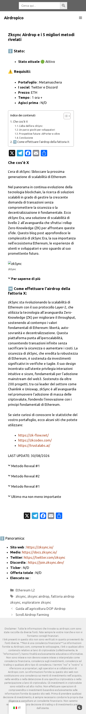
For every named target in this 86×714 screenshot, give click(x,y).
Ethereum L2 (25, 590)
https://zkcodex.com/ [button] (35, 440)
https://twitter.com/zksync (44, 557)
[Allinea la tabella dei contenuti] (65, 116)
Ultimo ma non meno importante (36, 496)
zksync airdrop (38, 596)
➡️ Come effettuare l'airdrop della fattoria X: (41, 141)
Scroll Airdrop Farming (32, 614)
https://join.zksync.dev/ (46, 562)
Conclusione (26, 137)
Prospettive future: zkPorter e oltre (39, 133)
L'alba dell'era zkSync (31, 126)
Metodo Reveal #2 (25, 476)
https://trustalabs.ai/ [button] (34, 445)
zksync (21, 596)
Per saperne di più (25, 279)
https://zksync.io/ (39, 547)
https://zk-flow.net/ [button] (33, 435)
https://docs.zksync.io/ (39, 552)
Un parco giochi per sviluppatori (37, 129)
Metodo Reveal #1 (25, 466)
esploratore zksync (36, 602)
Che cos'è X (20, 121)
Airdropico (14, 17)
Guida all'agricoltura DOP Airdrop (41, 608)
